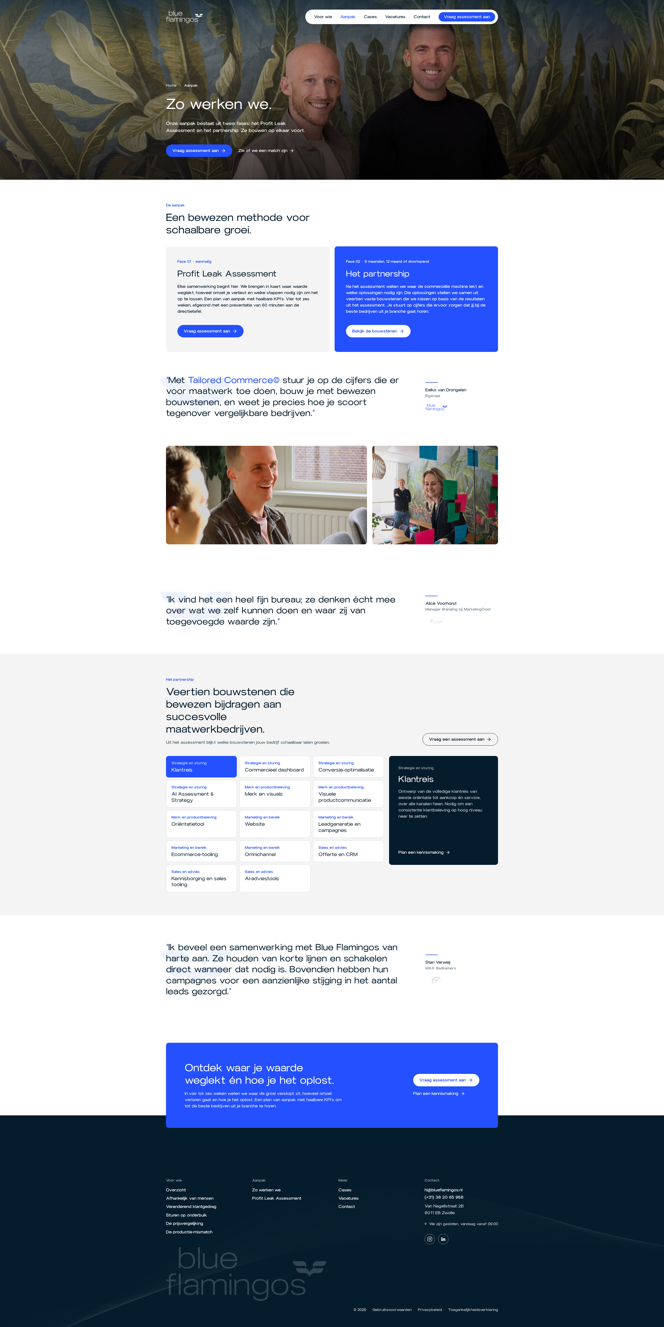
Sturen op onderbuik (186, 1215)
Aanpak (348, 16)
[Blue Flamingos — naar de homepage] (184, 17)
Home (171, 85)
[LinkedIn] (443, 1239)
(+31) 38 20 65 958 (444, 1197)
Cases (370, 16)
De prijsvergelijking (184, 1223)
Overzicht (176, 1189)
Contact (422, 16)
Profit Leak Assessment (276, 1198)
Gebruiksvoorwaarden (392, 1310)
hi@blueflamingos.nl (443, 1189)
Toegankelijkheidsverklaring (473, 1310)
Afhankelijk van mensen (189, 1198)
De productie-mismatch (189, 1231)
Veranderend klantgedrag (191, 1206)
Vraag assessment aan (467, 16)
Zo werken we (266, 1189)
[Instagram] (430, 1239)
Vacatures (395, 16)
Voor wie (323, 16)
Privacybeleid (430, 1310)
